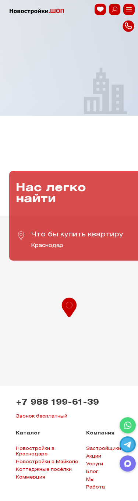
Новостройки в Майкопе (47, 462)
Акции (93, 456)
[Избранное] (100, 9)
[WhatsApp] (128, 425)
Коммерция (30, 477)
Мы (90, 479)
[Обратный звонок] (129, 9)
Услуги (94, 464)
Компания (100, 433)
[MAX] (128, 463)
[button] (69, 306)
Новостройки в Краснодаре (35, 451)
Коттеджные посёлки (44, 470)
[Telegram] (128, 444)
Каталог (28, 433)
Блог (92, 472)
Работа (95, 487)
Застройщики (103, 449)
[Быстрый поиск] (114, 9)
